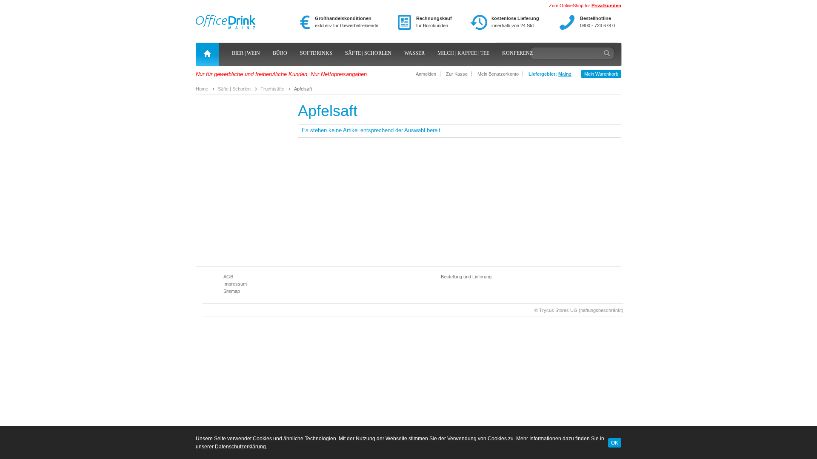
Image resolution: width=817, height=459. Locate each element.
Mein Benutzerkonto (498, 73)
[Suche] (607, 55)
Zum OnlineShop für (585, 5)
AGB (228, 276)
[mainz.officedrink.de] (226, 21)
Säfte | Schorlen (234, 88)
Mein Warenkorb (601, 73)
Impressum (235, 283)
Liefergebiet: (549, 73)
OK (614, 442)
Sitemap (231, 291)
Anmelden (426, 73)
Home (202, 88)
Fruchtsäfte (272, 88)
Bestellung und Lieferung (466, 276)
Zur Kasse (457, 73)
